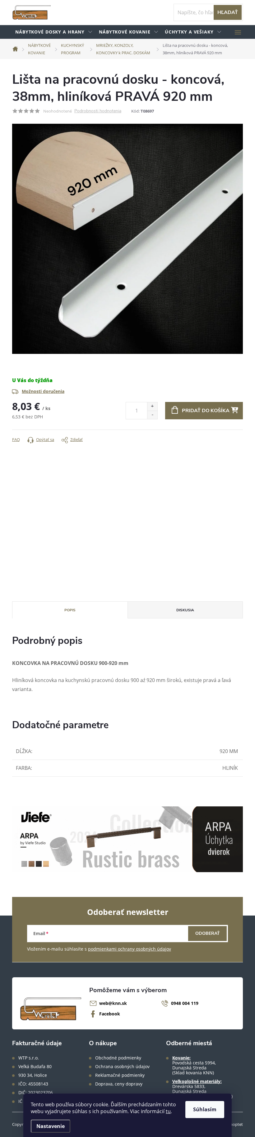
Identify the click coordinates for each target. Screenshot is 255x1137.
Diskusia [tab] (185, 610)
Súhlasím (204, 1109)
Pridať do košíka (206, 410)
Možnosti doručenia (43, 391)
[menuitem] (54, 32)
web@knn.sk (113, 1003)
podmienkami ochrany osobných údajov (129, 949)
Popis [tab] (70, 610)
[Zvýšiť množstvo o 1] (152, 406)
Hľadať (227, 12)
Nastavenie (50, 1126)
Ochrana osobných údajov (122, 1066)
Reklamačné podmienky (120, 1075)
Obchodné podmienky (118, 1057)
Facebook (109, 1014)
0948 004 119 (184, 1003)
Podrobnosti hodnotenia (97, 111)
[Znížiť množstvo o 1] (152, 415)
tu (168, 1111)
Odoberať (207, 933)
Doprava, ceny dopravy (118, 1083)
